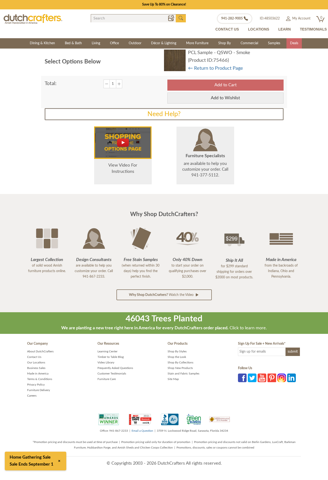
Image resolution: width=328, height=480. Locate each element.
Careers (31, 395)
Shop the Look (177, 356)
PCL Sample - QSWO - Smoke (219, 52)
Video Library (105, 362)
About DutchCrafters (40, 351)
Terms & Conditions (39, 379)
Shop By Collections (180, 362)
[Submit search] (181, 18)
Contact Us (34, 356)
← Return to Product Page (215, 68)
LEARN (284, 29)
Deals (294, 43)
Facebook (242, 378)
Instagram (281, 378)
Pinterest (271, 378)
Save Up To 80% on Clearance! (164, 4)
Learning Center (107, 351)
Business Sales (36, 368)
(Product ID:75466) (208, 60)
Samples (274, 43)
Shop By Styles (177, 351)
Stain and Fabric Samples (183, 373)
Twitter (252, 378)
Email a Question (142, 430)
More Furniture (197, 43)
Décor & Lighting (163, 43)
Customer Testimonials (111, 373)
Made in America (38, 373)
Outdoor (135, 43)
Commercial (249, 43)
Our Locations (36, 362)
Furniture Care (106, 379)
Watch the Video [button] (161, 295)
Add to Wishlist (225, 98)
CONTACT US (227, 29)
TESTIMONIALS (313, 29)
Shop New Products (180, 368)
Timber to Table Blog (110, 356)
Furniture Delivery (38, 390)
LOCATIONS (258, 29)
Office (114, 43)
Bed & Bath (73, 43)
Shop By (224, 43)
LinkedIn (291, 378)
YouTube (262, 378)
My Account (300, 18)
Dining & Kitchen (42, 43)
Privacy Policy (36, 384)
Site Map (173, 379)
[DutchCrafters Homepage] (33, 19)
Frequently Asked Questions (115, 368)
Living (96, 43)
